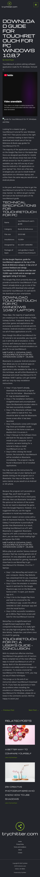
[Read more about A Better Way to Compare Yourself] (20, 735)
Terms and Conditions (20, 847)
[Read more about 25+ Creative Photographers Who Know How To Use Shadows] (20, 772)
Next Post (34, 710)
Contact (20, 852)
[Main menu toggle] (36, 4)
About (20, 850)
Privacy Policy (20, 844)
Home (20, 841)
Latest (6, 757)
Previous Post (7, 710)
